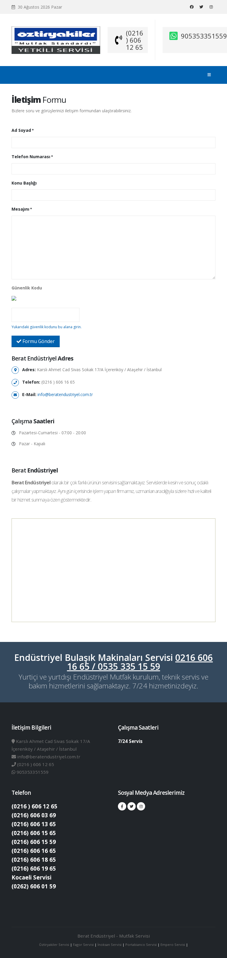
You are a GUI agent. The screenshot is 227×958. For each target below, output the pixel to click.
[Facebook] (191, 7)
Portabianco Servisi (141, 944)
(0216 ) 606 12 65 (134, 40)
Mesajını (20, 209)
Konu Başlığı (24, 183)
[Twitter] (201, 7)
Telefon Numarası (31, 156)
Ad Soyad (21, 130)
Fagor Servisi (84, 944)
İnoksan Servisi (109, 944)
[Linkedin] (211, 7)
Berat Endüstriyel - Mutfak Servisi (113, 936)
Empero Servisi (172, 944)
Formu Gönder (38, 341)
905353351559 (204, 35)
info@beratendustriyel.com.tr (65, 394)
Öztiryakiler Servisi (54, 944)
